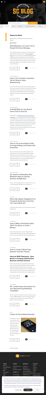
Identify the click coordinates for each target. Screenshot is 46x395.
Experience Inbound (36, 373)
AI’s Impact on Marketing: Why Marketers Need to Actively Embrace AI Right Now (21, 176)
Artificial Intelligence (14, 141)
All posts (12, 348)
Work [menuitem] (4, 370)
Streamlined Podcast (36, 375)
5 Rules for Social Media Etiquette (22, 314)
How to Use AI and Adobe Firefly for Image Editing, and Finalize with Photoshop (22, 145)
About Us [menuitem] (5, 365)
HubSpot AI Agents (26, 369)
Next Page (16, 348)
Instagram (35, 368)
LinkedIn (34, 365)
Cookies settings (18, 389)
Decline (37, 389)
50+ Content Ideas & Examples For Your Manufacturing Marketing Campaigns (22, 289)
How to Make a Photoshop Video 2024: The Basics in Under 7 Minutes (22, 225)
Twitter (11, 312)
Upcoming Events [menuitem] (6, 367)
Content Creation (13, 284)
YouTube (34, 370)
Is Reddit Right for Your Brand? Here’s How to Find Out (21, 110)
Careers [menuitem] (4, 373)
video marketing (13, 221)
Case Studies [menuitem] (6, 372)
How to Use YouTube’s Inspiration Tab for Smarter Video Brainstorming (22, 80)
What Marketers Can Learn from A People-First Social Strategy (22, 47)
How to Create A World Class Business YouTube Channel (20, 251)
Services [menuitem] (5, 368)
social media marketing (14, 76)
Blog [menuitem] (4, 375)
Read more (14, 68)
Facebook (35, 367)
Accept (28, 389)
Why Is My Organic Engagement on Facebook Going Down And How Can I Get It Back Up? (23, 201)
